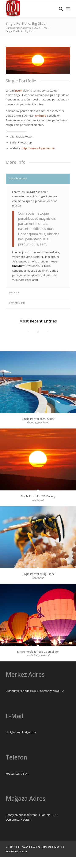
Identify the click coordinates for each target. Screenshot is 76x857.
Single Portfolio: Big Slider (26, 23)
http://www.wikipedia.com (38, 148)
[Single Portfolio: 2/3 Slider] (38, 382)
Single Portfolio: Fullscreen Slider (38, 651)
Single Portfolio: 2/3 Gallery (38, 496)
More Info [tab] (14, 292)
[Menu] (68, 9)
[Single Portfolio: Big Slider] (38, 537)
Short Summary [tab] (18, 178)
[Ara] (59, 8)
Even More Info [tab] (17, 302)
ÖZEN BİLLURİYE (31, 846)
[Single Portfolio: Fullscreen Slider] (38, 615)
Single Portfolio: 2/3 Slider (38, 419)
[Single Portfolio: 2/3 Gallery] (38, 459)
